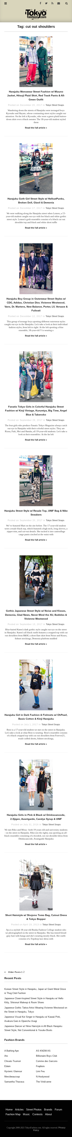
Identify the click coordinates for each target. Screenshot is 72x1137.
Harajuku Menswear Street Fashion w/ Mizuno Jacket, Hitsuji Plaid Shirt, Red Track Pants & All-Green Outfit (36, 95)
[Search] (66, 3)
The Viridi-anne (43, 1081)
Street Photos (34, 1109)
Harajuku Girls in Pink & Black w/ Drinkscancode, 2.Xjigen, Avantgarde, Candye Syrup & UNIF (36, 816)
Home (9, 1109)
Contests (37, 1114)
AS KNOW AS (43, 1050)
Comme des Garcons (46, 1061)
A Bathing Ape (11, 1050)
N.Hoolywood (42, 1076)
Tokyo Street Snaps (55, 105)
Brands (48, 1109)
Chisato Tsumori (12, 1061)
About (48, 1114)
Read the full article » (36, 128)
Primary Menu (11, 1105)
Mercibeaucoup (12, 1076)
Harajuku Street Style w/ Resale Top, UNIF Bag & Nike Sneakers (36, 512)
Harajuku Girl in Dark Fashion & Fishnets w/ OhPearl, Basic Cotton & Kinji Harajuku (36, 716)
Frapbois (40, 1066)
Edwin (7, 1066)
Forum (58, 1109)
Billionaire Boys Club (46, 1056)
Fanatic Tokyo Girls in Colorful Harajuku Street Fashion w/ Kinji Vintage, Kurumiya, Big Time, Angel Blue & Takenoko (36, 410)
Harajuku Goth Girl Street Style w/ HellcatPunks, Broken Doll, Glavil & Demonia (36, 200)
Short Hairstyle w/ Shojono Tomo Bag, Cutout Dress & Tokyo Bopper (36, 917)
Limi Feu (40, 1071)
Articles (19, 1109)
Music (26, 1114)
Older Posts (14, 972)
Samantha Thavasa (14, 1081)
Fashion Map (13, 1114)
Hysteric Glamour (13, 1071)
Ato (6, 1056)
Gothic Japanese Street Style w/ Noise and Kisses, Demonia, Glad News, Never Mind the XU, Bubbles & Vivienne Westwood (36, 614)
